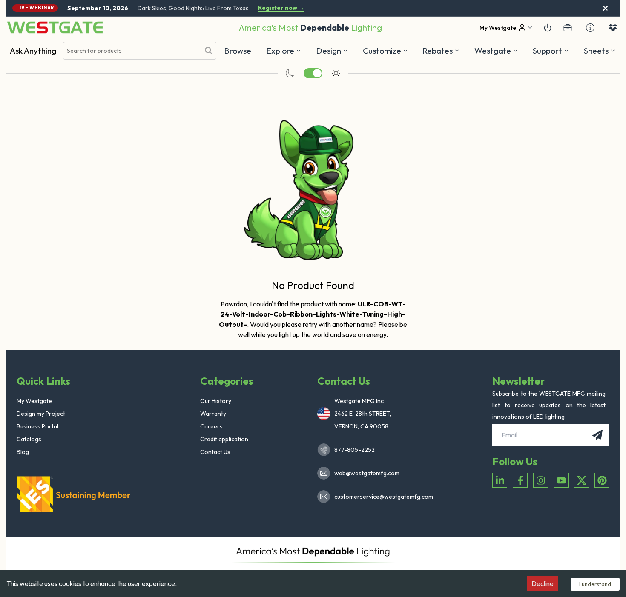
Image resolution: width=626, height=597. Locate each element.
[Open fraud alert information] (590, 27)
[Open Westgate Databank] (613, 27)
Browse (237, 51)
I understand (595, 583)
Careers (211, 426)
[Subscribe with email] (597, 435)
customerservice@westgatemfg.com (381, 496)
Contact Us (215, 452)
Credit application (224, 439)
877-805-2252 (354, 450)
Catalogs (29, 439)
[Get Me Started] (547, 27)
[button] (441, 51)
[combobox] (131, 51)
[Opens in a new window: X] (581, 480)
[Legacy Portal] (567, 27)
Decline (542, 583)
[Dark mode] (290, 73)
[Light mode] (336, 73)
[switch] (313, 73)
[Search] (208, 50)
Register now (281, 7)
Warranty (213, 413)
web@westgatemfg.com (366, 473)
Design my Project (41, 413)
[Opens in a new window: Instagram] (540, 480)
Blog (23, 452)
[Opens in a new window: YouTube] (561, 480)
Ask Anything (33, 51)
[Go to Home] (54, 27)
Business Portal (37, 426)
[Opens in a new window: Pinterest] (601, 480)
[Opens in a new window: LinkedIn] (499, 480)
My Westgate (34, 401)
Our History (215, 401)
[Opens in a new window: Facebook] (520, 480)
